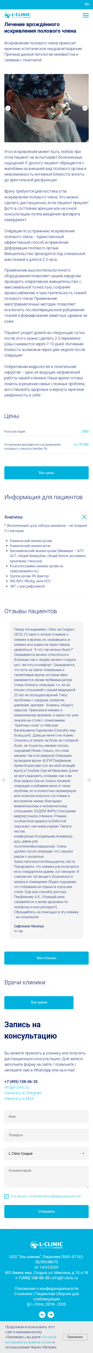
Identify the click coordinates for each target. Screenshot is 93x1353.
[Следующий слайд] (85, 108)
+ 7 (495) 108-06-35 (32, 1278)
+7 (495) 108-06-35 (21, 1081)
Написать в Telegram (23, 1093)
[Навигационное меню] (86, 15)
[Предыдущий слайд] (8, 108)
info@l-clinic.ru (16, 1087)
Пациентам (45, 1293)
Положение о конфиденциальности (47, 1288)
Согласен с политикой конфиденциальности (46, 1196)
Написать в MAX (19, 1098)
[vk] (42, 1317)
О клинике (23, 1293)
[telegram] (51, 1317)
